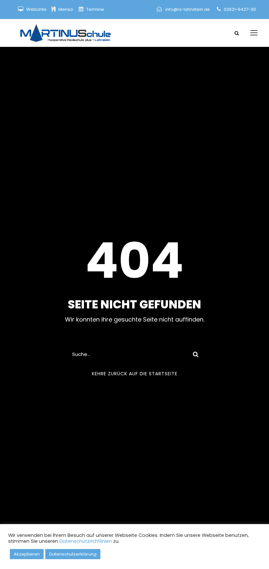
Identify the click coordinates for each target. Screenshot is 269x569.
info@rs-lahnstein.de (187, 9)
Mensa (66, 9)
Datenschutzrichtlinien (85, 541)
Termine (94, 9)
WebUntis (36, 9)
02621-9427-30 (240, 9)
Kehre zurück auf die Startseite (134, 373)
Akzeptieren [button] (27, 554)
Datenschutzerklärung (72, 554)
